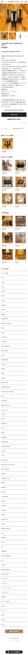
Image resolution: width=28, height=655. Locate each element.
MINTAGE (3, 487)
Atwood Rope (5, 382)
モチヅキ (3, 606)
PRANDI (3, 597)
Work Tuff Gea (5, 574)
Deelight (3, 305)
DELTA (3, 419)
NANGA (3, 314)
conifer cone (4, 410)
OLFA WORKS (5, 496)
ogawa (3, 328)
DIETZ (2, 332)
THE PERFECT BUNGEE (7, 391)
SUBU (2, 355)
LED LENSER (4, 350)
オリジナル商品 (5, 273)
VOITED (3, 565)
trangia (3, 300)
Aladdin (3, 378)
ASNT (2, 373)
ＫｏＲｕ (3, 286)
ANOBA (3, 369)
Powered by (12, 640)
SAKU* (3, 296)
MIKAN (3, 483)
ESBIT (2, 432)
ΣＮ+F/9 (3, 291)
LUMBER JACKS (5, 478)
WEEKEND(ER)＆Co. (6, 569)
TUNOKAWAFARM (6, 555)
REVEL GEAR (4, 519)
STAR (2, 542)
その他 (2, 282)
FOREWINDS (4, 441)
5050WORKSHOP (6, 387)
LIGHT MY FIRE (5, 469)
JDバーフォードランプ (6, 587)
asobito (3, 309)
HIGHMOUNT (4, 318)
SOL (2, 533)
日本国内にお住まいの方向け (14, 119)
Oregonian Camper (6, 323)
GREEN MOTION (5, 446)
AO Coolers (4, 337)
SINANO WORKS (5, 528)
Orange (3, 364)
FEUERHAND (4, 359)
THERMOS (4, 551)
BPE (2, 396)
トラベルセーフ (4, 578)
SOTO (2, 615)
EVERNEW (4, 437)
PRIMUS (3, 514)
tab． (2, 546)
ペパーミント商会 (5, 601)
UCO (2, 560)
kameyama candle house (8, 464)
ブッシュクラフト (5, 592)
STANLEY (3, 537)
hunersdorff (4, 460)
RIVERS (3, 524)
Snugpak (3, 341)
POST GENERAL (5, 346)
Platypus (3, 510)
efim (2, 428)
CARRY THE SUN (5, 405)
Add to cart (14, 114)
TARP (2, 455)
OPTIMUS (3, 505)
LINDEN (3, 473)
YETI (2, 277)
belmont (3, 619)
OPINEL (3, 501)
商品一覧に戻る (14, 631)
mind (2, 624)
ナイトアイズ (4, 583)
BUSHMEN (4, 400)
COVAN (3, 414)
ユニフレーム (4, 610)
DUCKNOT (4, 423)
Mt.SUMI (3, 492)
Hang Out (3, 451)
